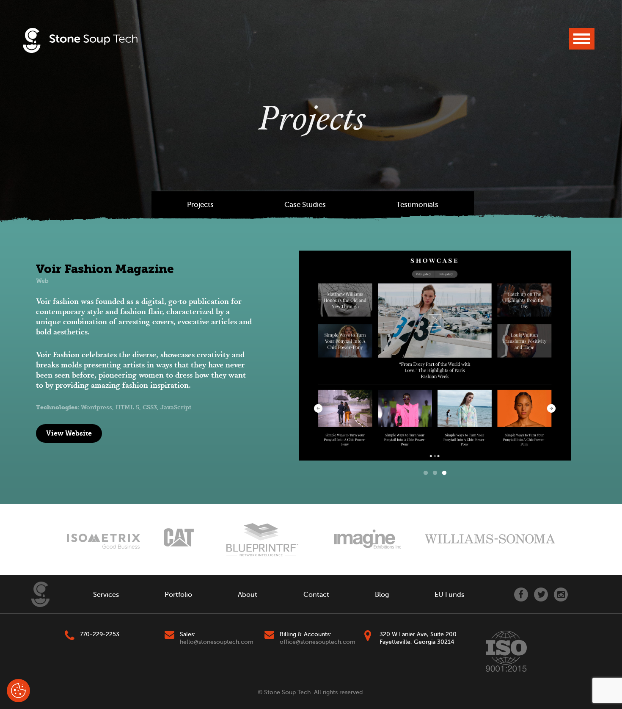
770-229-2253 (99, 634)
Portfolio (178, 595)
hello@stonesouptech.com (216, 642)
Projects (200, 205)
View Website (69, 433)
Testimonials (417, 205)
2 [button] (435, 473)
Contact (316, 595)
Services (106, 595)
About (247, 595)
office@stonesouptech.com (317, 642)
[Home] (40, 594)
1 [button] (425, 473)
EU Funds (449, 595)
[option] (434, 356)
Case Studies (305, 205)
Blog (382, 595)
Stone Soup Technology (80, 40)
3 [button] (444, 473)
